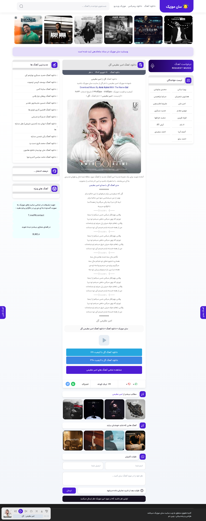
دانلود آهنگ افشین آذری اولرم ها (42, 109)
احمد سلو (182, 138)
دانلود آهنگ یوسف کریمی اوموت (41, 82)
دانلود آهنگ (149, 6)
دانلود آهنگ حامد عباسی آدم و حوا (41, 157)
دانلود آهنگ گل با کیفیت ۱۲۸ (104, 352)
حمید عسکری (160, 110)
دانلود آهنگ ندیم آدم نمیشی (44, 116)
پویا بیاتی (181, 89)
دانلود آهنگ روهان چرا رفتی (44, 96)
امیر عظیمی (113, 83)
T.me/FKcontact (36, 215)
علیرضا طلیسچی (160, 103)
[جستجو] (21, 6)
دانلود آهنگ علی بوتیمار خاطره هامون (40, 150)
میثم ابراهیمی (160, 96)
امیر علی (182, 103)
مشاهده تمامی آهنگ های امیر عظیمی (104, 369)
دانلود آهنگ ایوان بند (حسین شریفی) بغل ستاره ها (35, 126)
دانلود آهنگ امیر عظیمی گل (122, 65)
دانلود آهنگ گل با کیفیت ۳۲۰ (104, 360)
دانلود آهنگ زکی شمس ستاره (43, 136)
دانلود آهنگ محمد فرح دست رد (42, 143)
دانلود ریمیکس (135, 6)
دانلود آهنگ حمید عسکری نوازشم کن (40, 75)
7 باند (181, 124)
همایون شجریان (182, 96)
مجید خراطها (160, 117)
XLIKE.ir (36, 234)
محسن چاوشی (160, 89)
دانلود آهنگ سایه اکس (46, 89)
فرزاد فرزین (181, 117)
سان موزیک (123, 328)
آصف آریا (182, 131)
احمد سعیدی (160, 131)
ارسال (69, 490)
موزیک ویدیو (120, 6)
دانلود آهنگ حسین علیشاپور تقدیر (41, 103)
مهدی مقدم (182, 110)
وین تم (171, 516)
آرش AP (160, 124)
